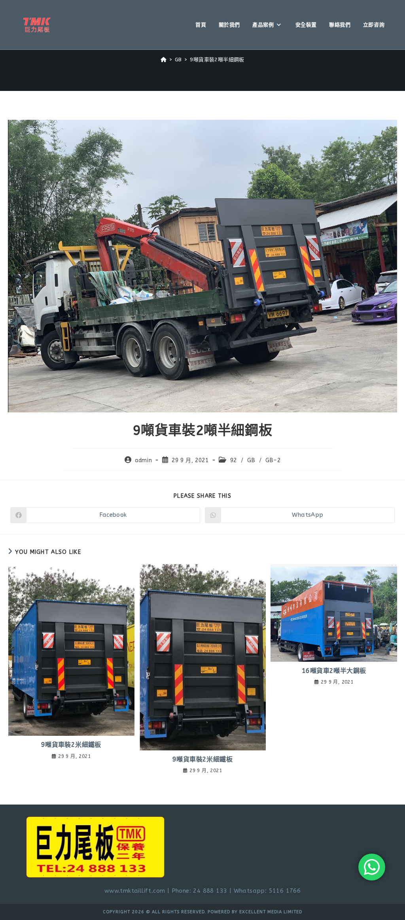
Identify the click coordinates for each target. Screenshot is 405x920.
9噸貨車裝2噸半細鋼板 (217, 59)
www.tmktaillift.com (134, 890)
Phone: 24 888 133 (199, 890)
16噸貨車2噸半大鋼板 (334, 670)
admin (143, 460)
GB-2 (272, 460)
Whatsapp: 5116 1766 (267, 890)
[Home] (164, 59)
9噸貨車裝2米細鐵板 (71, 744)
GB (251, 460)
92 (233, 460)
